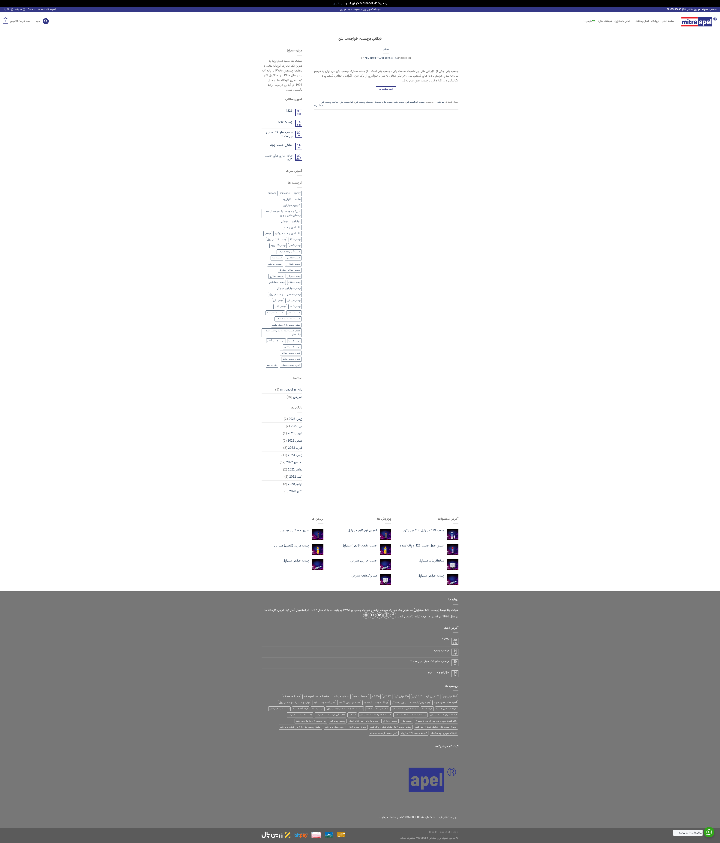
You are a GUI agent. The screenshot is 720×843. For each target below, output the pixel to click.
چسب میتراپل (293, 301)
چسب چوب (285, 121)
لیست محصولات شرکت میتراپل (375, 715)
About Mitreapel (47, 9)
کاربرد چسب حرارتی (291, 353)
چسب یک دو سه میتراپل (288, 319)
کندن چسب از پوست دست (384, 733)
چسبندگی (278, 301)
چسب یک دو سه (275, 313)
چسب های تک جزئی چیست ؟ (279, 134)
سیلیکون (296, 221)
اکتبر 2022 (295, 476)
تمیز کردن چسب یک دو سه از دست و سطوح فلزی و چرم (283, 213)
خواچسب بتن (346, 102)
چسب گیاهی (294, 313)
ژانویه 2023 (295, 455)
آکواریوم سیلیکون (292, 205)
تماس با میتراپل (622, 21)
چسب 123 (295, 240)
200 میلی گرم (432, 696)
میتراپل (284, 221)
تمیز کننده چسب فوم (324, 703)
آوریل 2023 (295, 433)
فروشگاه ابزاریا (605, 21)
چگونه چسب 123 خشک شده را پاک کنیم (390, 727)
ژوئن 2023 (295, 419)
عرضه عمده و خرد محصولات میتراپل (345, 709)
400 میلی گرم (402, 696)
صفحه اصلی (668, 21)
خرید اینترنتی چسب (446, 709)
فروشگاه (655, 21)
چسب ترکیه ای (390, 721)
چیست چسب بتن (364, 102)
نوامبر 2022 (295, 469)
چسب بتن (399, 102)
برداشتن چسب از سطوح (376, 703)
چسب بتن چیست (383, 102)
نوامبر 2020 (295, 484)
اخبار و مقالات (642, 21)
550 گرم (375, 696)
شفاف (369, 709)
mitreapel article (291, 389)
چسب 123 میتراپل (276, 240)
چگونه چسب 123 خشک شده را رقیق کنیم (436, 727)
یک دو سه (272, 365)
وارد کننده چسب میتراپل (300, 715)
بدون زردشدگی (399, 703)
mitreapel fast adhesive (316, 696)
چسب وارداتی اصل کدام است (364, 721)
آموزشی (386, 49)
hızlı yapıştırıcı (341, 696)
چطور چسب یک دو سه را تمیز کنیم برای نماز (283, 332)
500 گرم (387, 696)
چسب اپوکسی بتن (415, 102)
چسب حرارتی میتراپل (290, 270)
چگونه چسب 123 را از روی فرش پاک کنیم (300, 727)
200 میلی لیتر (450, 696)
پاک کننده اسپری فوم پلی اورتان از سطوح (436, 721)
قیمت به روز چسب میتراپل (443, 715)
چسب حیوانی (294, 276)
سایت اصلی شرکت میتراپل (405, 709)
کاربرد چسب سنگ (291, 359)
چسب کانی (280, 307)
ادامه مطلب (386, 89)
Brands (32, 9)
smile (298, 199)
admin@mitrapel (375, 58)
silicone (272, 193)
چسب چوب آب (337, 721)
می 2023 (296, 426)
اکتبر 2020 (295, 491)
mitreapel (285, 193)
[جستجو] (46, 21)
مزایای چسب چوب (280, 145)
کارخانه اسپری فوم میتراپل (444, 733)
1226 (289, 111)
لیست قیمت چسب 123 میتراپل (410, 715)
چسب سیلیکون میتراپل (289, 288)
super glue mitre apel (445, 703)
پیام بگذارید (319, 106)
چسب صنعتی (294, 294)
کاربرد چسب (294, 341)
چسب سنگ (294, 282)
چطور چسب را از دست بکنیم (286, 325)
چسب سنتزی (276, 276)
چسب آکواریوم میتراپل (289, 252)
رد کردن (337, 3)
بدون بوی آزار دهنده (420, 703)
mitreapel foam (291, 696)
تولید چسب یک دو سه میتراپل (294, 703)
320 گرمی (417, 696)
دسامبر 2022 (294, 462)
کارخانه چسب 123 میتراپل (414, 733)
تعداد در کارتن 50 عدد (349, 703)
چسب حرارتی (275, 264)
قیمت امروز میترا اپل (279, 709)
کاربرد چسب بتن (292, 347)
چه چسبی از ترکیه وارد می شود (311, 721)
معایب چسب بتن (329, 102)
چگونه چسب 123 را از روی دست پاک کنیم (346, 727)
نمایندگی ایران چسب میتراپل (330, 715)
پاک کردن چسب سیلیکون (287, 233)
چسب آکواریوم (278, 246)
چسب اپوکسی (293, 258)
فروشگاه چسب (300, 709)
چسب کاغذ (295, 307)
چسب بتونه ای (293, 264)
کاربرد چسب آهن (276, 341)
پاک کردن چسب (292, 227)
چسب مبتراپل (276, 294)
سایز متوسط (382, 709)
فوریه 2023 (295, 448)
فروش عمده (317, 709)
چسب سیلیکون (277, 282)
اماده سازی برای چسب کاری (278, 157)
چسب (268, 233)
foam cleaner (360, 696)
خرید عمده (427, 709)
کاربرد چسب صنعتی (291, 365)
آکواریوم (287, 199)
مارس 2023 (295, 440)
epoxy (297, 193)
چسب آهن (295, 246)
